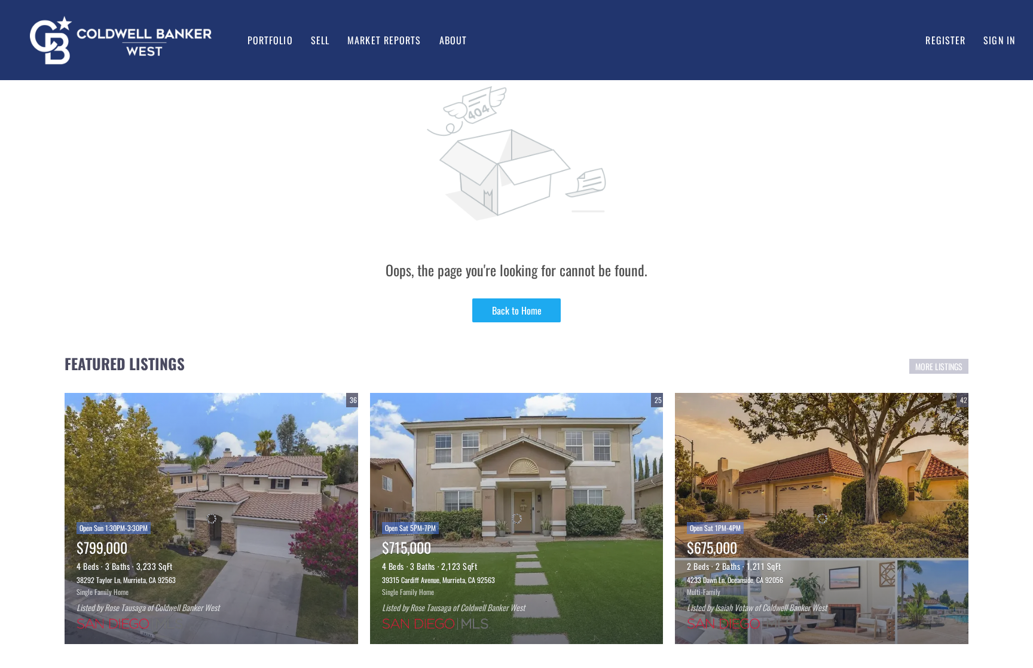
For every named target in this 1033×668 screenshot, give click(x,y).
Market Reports (384, 40)
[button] (121, 40)
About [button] (453, 40)
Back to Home (517, 310)
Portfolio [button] (270, 40)
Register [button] (945, 40)
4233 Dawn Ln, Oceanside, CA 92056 (735, 580)
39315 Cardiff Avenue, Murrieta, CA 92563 (438, 580)
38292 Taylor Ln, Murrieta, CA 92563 (126, 580)
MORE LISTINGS (938, 366)
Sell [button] (320, 40)
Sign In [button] (999, 40)
